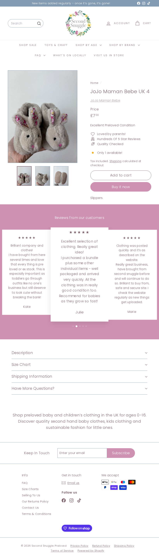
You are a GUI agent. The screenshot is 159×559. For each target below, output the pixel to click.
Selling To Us (31, 495)
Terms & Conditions (36, 514)
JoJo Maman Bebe (105, 100)
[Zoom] (42, 117)
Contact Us (30, 508)
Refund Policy (101, 546)
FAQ (38, 55)
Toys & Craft (56, 45)
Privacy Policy (79, 546)
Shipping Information (32, 376)
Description (22, 352)
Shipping (116, 161)
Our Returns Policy (35, 501)
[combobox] (25, 23)
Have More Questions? (33, 388)
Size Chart (21, 364)
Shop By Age (87, 45)
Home (94, 83)
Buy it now (121, 186)
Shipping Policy (124, 546)
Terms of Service (62, 550)
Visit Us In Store (109, 55)
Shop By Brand (123, 45)
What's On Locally (69, 55)
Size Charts (30, 489)
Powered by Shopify (91, 550)
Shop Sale (28, 45)
